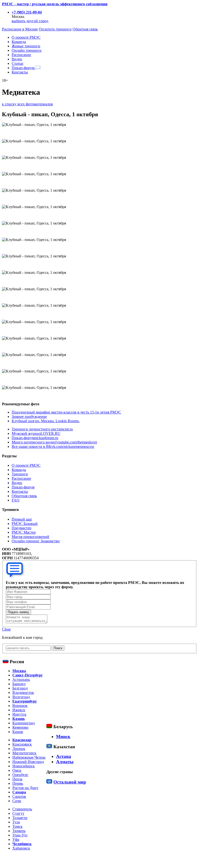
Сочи (16, 801)
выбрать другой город (30, 21)
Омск (16, 770)
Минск (63, 736)
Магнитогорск (24, 753)
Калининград (23, 723)
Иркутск (19, 714)
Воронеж (19, 706)
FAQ (15, 500)
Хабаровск (21, 848)
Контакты (20, 72)
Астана (63, 756)
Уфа (15, 839)
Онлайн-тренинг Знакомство (36, 541)
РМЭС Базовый (25, 524)
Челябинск (22, 844)
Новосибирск (23, 766)
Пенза (17, 779)
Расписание (21, 55)
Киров (17, 732)
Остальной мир (69, 781)
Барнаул (18, 684)
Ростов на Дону (25, 788)
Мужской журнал (36, 433)
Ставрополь (22, 809)
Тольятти (19, 818)
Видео (17, 59)
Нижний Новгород (28, 762)
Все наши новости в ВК (53, 446)
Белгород (20, 688)
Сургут (18, 813)
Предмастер (21, 528)
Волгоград (21, 697)
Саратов (19, 796)
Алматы (65, 761)
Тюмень (18, 831)
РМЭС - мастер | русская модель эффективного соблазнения (55, 4)
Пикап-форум (23, 68)
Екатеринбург (24, 701)
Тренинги (20, 474)
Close (6, 629)
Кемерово (20, 727)
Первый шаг (22, 519)
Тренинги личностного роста (42, 429)
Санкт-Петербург (27, 675)
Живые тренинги (26, 46)
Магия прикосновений (30, 537)
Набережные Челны (28, 757)
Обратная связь (85, 29)
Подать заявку (18, 612)
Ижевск (18, 710)
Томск (17, 826)
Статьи (17, 63)
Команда (19, 42)
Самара (19, 792)
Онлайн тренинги (26, 50)
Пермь (17, 783)
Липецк (18, 749)
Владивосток (23, 692)
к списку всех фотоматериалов (27, 104)
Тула (16, 822)
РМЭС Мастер (24, 532)
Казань (18, 719)
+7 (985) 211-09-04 (27, 12)
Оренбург (20, 775)
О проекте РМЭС (26, 37)
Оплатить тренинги (55, 29)
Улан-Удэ (19, 835)
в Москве (20, 29)
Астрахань (21, 679)
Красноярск (22, 744)
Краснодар (21, 740)
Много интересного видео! (54, 442)
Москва (19, 671)
